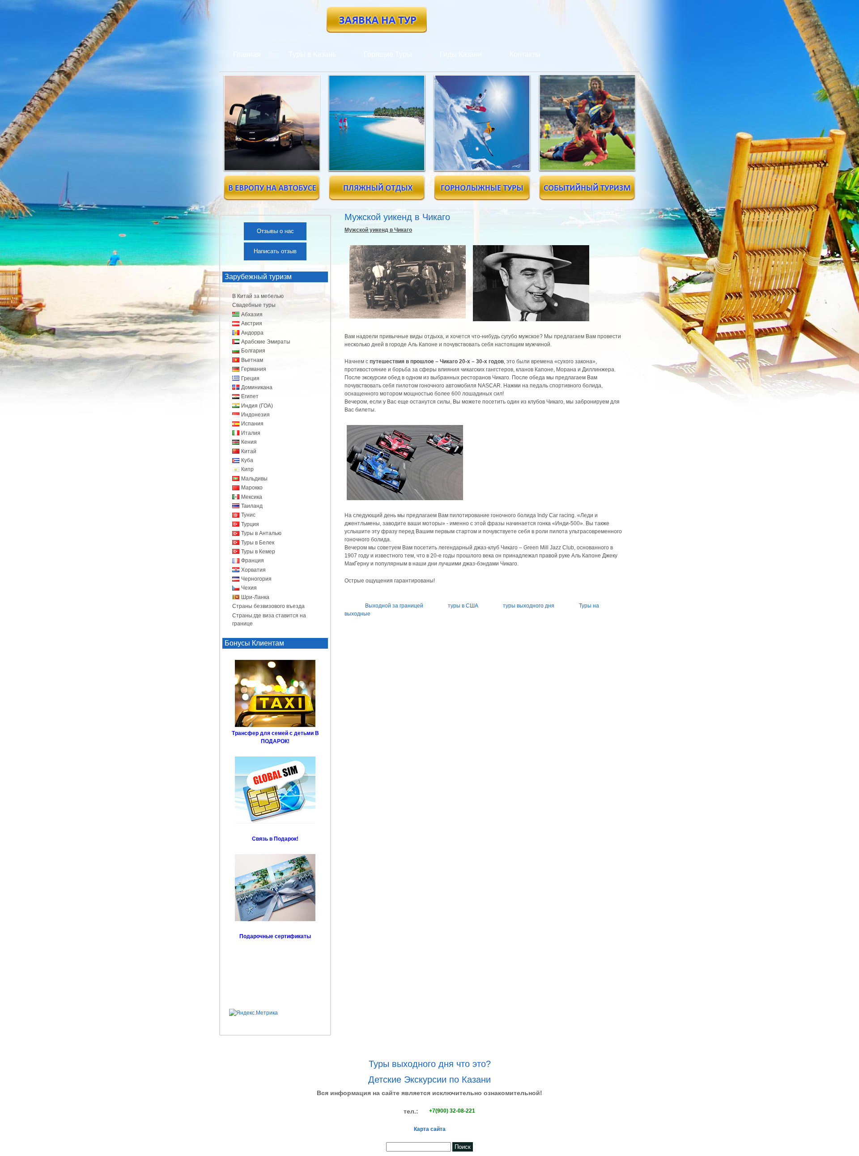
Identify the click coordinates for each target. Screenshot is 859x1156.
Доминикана (256, 387)
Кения (249, 442)
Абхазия (252, 314)
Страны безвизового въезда (268, 606)
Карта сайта (430, 1129)
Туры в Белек (257, 543)
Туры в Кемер (258, 551)
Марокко (252, 487)
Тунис (248, 515)
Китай (248, 451)
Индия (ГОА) (257, 406)
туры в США (463, 606)
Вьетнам (252, 360)
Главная (247, 54)
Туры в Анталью (261, 533)
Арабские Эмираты (265, 342)
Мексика (251, 497)
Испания (252, 424)
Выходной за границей (394, 606)
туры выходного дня (528, 606)
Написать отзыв (275, 251)
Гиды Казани (461, 54)
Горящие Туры (388, 54)
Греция (250, 378)
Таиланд (252, 506)
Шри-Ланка (255, 597)
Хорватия (253, 570)
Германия (253, 369)
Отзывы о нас (275, 231)
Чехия (249, 588)
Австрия (251, 323)
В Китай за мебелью (258, 296)
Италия (250, 433)
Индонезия (255, 415)
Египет (250, 396)
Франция (252, 560)
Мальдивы (254, 479)
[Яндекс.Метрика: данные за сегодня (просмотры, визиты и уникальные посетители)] (253, 1013)
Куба (247, 460)
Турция (250, 524)
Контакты (525, 54)
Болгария (253, 351)
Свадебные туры (254, 305)
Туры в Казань (312, 54)
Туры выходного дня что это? (430, 1064)
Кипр (247, 469)
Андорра (252, 333)
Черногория (256, 579)
